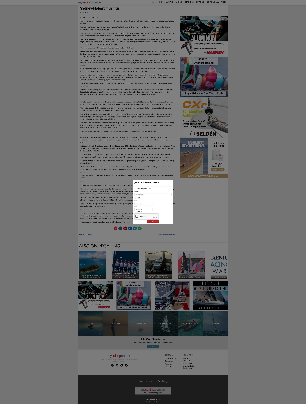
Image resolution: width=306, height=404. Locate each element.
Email (136, 191)
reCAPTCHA (138, 212)
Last (135, 206)
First (135, 200)
